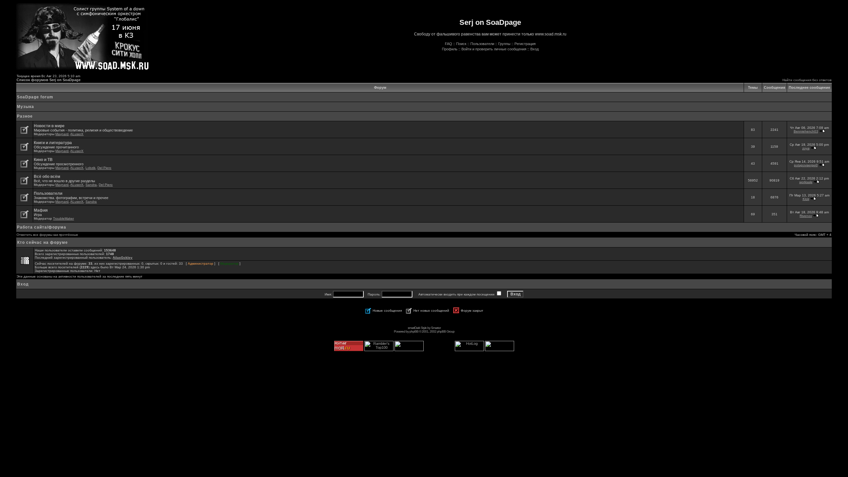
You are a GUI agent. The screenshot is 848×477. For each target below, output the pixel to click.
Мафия (41, 210)
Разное (25, 116)
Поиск (461, 44)
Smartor (436, 328)
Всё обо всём (47, 176)
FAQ (448, 44)
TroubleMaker (63, 218)
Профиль (449, 49)
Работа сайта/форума (41, 227)
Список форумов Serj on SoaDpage (48, 80)
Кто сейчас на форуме (42, 242)
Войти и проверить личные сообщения (493, 49)
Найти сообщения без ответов (806, 80)
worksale (806, 182)
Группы (504, 44)
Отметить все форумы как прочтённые (47, 235)
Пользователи (482, 44)
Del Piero (104, 168)
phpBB (413, 331)
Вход (534, 49)
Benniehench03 (806, 131)
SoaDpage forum (35, 97)
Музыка (25, 106)
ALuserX (76, 134)
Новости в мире (49, 126)
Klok (806, 199)
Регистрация (525, 44)
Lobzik (90, 168)
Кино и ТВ (43, 159)
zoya (806, 148)
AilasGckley (122, 257)
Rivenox (806, 216)
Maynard (62, 134)
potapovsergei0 (806, 165)
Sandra (91, 184)
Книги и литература (53, 142)
